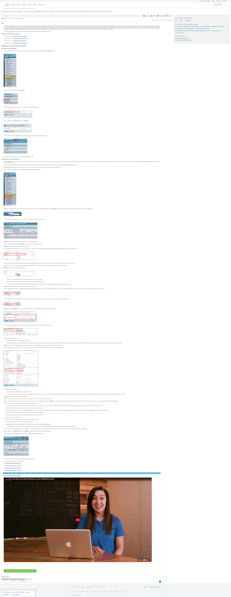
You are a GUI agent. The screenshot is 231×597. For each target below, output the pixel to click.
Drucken (169, 15)
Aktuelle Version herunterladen (20, 36)
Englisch (154, 15)
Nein (181, 20)
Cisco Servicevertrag (186, 40)
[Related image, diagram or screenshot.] (9, 87)
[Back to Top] (160, 581)
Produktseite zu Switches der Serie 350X (13, 465)
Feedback (188, 20)
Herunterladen (161, 15)
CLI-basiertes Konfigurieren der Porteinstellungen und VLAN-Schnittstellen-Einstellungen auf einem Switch (200, 26)
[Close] (33, 591)
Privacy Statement (5, 594)
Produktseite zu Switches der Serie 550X (13, 470)
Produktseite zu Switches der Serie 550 (13, 468)
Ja (176, 20)
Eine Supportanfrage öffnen (181, 38)
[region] (17, 593)
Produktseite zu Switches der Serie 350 (13, 463)
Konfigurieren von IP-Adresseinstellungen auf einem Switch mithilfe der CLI (193, 28)
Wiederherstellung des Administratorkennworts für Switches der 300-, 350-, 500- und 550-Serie (198, 30)
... (1, 8)
